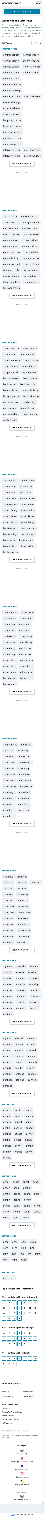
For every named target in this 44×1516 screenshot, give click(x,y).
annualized (24, 798)
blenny (28, 1139)
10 (4, 1363)
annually (21, 1002)
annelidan (23, 900)
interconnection (32, 149)
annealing (22, 894)
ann (5, 1278)
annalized (8, 888)
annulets (20, 1008)
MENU (38, 3)
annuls (6, 1127)
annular (19, 1067)
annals (17, 1110)
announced (23, 924)
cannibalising (28, 402)
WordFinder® (22, 1454)
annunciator (9, 666)
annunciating (10, 510)
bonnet (18, 1145)
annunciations (10, 366)
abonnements (10, 612)
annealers (8, 894)
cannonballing (10, 414)
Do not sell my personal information (15, 1431)
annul (16, 1187)
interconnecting (11, 149)
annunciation (27, 510)
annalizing (22, 750)
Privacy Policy (28, 1392)
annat (26, 1181)
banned (18, 1127)
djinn (15, 1217)
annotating (23, 768)
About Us (5, 1392)
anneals (7, 1050)
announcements (11, 360)
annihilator (24, 630)
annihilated (24, 624)
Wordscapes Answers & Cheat (22, 1462)
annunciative (10, 516)
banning (20, 1079)
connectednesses (12, 84)
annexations (26, 618)
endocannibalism (12, 108)
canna (27, 1205)
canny (6, 1211)
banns (17, 1193)
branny (7, 1151)
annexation (9, 762)
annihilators (25, 492)
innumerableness (12, 144)
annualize (22, 942)
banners (32, 1073)
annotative (24, 774)
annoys (7, 1121)
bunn (33, 1241)
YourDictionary (22, 1492)
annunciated (9, 660)
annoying (8, 1002)
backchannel (9, 678)
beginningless (29, 372)
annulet (31, 1067)
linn (29, 1253)
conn (14, 1247)
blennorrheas (10, 546)
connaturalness (30, 246)
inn (12, 1278)
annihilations (10, 354)
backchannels (10, 528)
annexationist (30, 348)
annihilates (9, 630)
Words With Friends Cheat (12, 1412)
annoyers (35, 996)
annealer (7, 984)
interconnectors (11, 155)
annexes (7, 1056)
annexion (8, 990)
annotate (8, 996)
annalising (26, 744)
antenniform (26, 672)
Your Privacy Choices (24, 1514)
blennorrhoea (28, 546)
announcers (25, 780)
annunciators (27, 516)
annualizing (9, 648)
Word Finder (6, 1408)
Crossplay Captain (22, 1485)
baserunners (9, 684)
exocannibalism (31, 276)
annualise (8, 942)
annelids (20, 984)
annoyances (26, 786)
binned (17, 1139)
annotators (9, 780)
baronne (7, 1085)
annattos (20, 978)
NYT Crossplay (7, 1423)
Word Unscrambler (9, 1416)
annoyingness (10, 504)
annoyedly (24, 936)
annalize (32, 972)
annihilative (9, 492)
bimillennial (9, 540)
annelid (19, 1050)
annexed (31, 1050)
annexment (9, 912)
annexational (27, 480)
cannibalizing (27, 408)
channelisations (31, 60)
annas (16, 1181)
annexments (25, 762)
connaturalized (30, 240)
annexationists (11, 222)
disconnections (31, 270)
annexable (8, 906)
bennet (29, 1133)
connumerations (30, 258)
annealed (34, 978)
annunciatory (10, 522)
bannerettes (26, 678)
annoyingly (9, 792)
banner (29, 1127)
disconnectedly (11, 270)
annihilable (9, 624)
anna (5, 1241)
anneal (6, 1116)
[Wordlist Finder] (11, 1383)
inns (32, 1247)
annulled (33, 1008)
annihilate (8, 768)
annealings (9, 756)
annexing (34, 984)
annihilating (9, 486)
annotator (8, 924)
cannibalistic (9, 408)
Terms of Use (28, 1397)
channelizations (11, 66)
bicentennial (27, 534)
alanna (6, 1110)
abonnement (10, 744)
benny (6, 1199)
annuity (7, 1067)
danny (37, 1211)
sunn (37, 1253)
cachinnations (10, 402)
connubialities (10, 258)
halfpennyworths (12, 120)
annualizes (8, 804)
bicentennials (30, 378)
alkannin (34, 966)
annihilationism (11, 54)
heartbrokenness (12, 126)
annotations (9, 642)
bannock (32, 1079)
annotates (23, 918)
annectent (8, 900)
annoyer (20, 1062)
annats (28, 1110)
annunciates (26, 660)
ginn (23, 1247)
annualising (26, 642)
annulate (7, 1008)
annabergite (9, 618)
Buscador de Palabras (22, 1499)
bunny (17, 1205)
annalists (35, 882)
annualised (24, 792)
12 (14, 1363)
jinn (22, 1253)
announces (24, 930)
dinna (6, 1217)
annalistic (8, 750)
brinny (29, 1151)
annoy (6, 1187)
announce (21, 996)
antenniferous (29, 366)
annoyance (9, 936)
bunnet (7, 1157)
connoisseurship (12, 90)
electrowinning (11, 276)
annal (6, 1181)
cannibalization (11, 60)
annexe (18, 1116)
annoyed (7, 1062)
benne (27, 1193)
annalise (7, 972)
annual (18, 1121)
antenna (19, 1073)
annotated (8, 918)
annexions (23, 906)
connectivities (31, 252)
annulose (8, 1013)
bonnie (29, 1145)
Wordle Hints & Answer (10, 1419)
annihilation (25, 486)
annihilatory (9, 498)
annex (36, 1181)
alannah (19, 1038)
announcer (9, 930)
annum (27, 1187)
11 (9, 1363)
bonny (27, 1199)
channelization (29, 228)
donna (25, 1217)
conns (27, 1211)
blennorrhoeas (11, 390)
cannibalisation (31, 54)
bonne (17, 1199)
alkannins (22, 876)
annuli (29, 1121)
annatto (31, 1044)
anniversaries (28, 354)
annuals (33, 1062)
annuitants (23, 804)
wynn (24, 1259)
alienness (8, 876)
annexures (24, 912)
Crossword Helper (22, 1469)
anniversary (9, 636)
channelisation (11, 228)
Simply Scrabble (22, 1477)
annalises (22, 882)
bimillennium (26, 540)
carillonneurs (10, 419)
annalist (20, 972)
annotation (9, 774)
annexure (22, 990)
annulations (25, 654)
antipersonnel (10, 372)
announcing (9, 786)
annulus (7, 1073)
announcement (27, 498)
